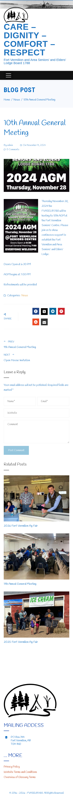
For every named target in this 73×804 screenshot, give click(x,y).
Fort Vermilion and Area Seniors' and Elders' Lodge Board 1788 (35, 61)
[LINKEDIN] (52, 311)
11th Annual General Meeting (20, 584)
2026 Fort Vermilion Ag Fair (21, 526)
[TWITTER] (44, 311)
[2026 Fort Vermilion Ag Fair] (36, 498)
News (24, 295)
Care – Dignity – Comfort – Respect (29, 39)
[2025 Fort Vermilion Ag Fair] (36, 614)
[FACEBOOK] (35, 311)
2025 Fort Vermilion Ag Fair (21, 642)
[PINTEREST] (61, 311)
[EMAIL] (44, 322)
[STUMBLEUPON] (35, 322)
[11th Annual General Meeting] (36, 556)
